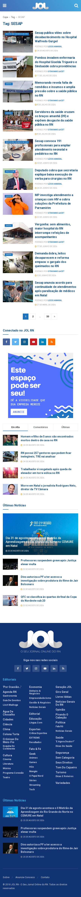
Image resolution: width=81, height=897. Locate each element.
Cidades (10, 284)
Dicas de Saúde (64, 746)
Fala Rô (59, 726)
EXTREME (34, 737)
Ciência (7, 724)
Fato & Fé (35, 748)
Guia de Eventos (12, 700)
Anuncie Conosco (25, 877)
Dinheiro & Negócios (35, 692)
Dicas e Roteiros (64, 776)
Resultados (35, 742)
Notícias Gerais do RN (17, 34)
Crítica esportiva (38, 733)
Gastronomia (10, 696)
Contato (45, 877)
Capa (5, 17)
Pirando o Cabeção (62, 716)
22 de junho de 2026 (47, 217)
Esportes (34, 729)
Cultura (7, 755)
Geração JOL (64, 686)
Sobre (6, 877)
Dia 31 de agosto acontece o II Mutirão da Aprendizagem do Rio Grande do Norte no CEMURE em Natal (39, 542)
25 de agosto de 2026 (18, 551)
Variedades (63, 782)
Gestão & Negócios (40, 702)
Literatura (8, 764)
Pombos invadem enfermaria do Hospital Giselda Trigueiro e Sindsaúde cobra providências (56, 62)
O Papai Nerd (36, 776)
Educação (35, 718)
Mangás (33, 771)
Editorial (34, 713)
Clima (6, 729)
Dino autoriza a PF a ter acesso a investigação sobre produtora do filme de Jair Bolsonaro (49, 580)
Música (7, 768)
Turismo (61, 772)
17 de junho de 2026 (47, 246)
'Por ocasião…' (12, 686)
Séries (33, 780)
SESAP (21, 17)
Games (33, 762)
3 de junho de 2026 (46, 275)
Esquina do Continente (9, 747)
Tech (32, 789)
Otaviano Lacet (56, 71)
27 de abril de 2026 (46, 305)
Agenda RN (10, 691)
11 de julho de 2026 (47, 76)
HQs (31, 767)
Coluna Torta (11, 734)
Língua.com (35, 722)
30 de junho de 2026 (47, 163)
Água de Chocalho (9, 713)
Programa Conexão (13, 773)
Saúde (8, 59)
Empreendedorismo (40, 698)
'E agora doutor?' (65, 741)
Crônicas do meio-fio (10, 741)
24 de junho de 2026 (47, 188)
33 (47, 316)
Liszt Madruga (10, 705)
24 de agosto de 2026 (47, 51)
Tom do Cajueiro (66, 767)
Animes (33, 757)
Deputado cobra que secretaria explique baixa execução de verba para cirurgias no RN (56, 174)
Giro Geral (62, 691)
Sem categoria (65, 757)
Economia (35, 686)
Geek (32, 753)
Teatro (6, 777)
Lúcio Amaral (55, 47)
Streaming (34, 785)
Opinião (60, 709)
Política (10, 171)
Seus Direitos (64, 762)
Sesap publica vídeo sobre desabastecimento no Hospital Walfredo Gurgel (56, 37)
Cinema (7, 759)
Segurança (62, 752)
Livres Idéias (64, 696)
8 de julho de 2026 (46, 105)
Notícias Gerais (37, 707)
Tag (13, 17)
